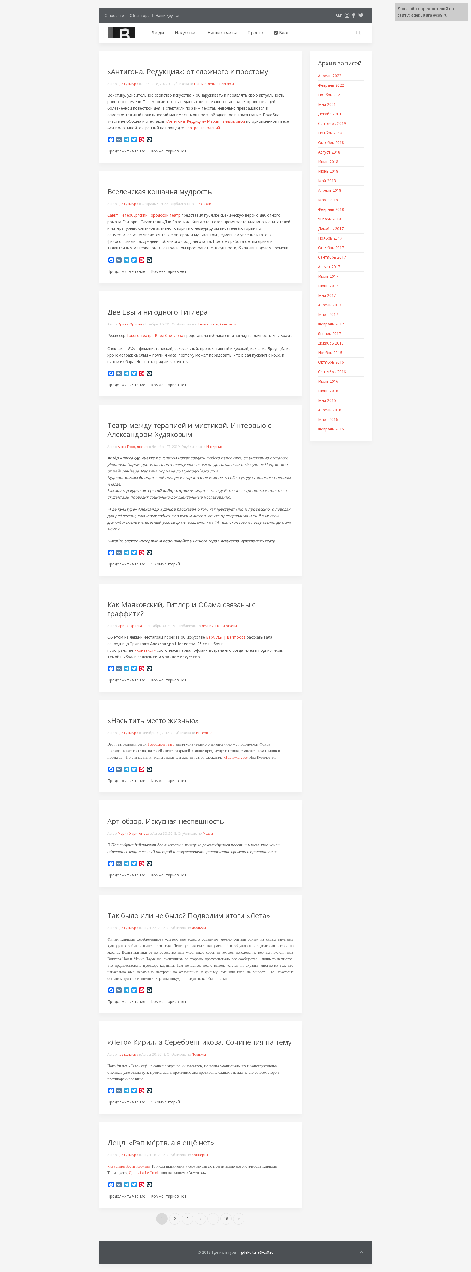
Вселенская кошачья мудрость (159, 191)
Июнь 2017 (328, 285)
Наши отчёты (222, 33)
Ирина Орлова (130, 324)
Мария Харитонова (133, 833)
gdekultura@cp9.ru (257, 1252)
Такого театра (140, 335)
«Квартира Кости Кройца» (128, 1166)
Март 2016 (328, 419)
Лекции (208, 626)
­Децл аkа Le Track (144, 1172)
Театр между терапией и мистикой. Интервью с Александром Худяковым (189, 429)
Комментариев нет (168, 151)
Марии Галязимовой (226, 121)
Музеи (208, 833)
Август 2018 (329, 152)
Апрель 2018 (329, 190)
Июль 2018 (328, 161)
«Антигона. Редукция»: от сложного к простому (187, 71)
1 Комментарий (165, 564)
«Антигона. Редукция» (185, 121)
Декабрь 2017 (331, 228)
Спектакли (225, 84)
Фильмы (199, 928)
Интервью (214, 446)
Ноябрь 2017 (330, 238)
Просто (255, 33)
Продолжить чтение (126, 151)
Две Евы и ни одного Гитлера (157, 312)
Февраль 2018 (331, 209)
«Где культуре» (236, 757)
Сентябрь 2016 (332, 371)
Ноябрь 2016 (330, 352)
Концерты (200, 1155)
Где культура (128, 84)
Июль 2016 (328, 381)
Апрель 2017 (329, 304)
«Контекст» (145, 650)
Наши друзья (167, 15)
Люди (157, 33)
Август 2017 (329, 266)
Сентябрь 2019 (332, 123)
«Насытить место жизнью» (153, 720)
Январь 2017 (329, 333)
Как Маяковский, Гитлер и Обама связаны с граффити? (181, 609)
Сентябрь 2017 (332, 257)
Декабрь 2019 (331, 113)
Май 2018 (327, 180)
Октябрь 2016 (331, 362)
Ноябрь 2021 (330, 94)
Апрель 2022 (329, 75)
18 (226, 1218)
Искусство (186, 33)
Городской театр (161, 744)
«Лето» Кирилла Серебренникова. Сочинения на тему (199, 1042)
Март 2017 (328, 314)
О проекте (114, 15)
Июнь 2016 (328, 390)
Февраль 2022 (331, 85)
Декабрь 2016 (331, 343)
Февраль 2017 (331, 324)
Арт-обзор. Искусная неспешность (165, 821)
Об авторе (140, 15)
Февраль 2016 (331, 429)
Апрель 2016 (329, 409)
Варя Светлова (169, 335)
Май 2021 (327, 104)
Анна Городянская (133, 446)
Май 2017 (327, 295)
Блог (283, 33)
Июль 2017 (328, 276)
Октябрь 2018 (331, 142)
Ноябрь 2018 (330, 133)
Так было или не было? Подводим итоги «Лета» (188, 915)
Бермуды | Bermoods (226, 637)
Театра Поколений (202, 127)
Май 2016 (327, 400)
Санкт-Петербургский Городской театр (143, 215)
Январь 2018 (329, 219)
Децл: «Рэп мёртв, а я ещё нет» (160, 1142)
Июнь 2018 (328, 171)
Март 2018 (328, 199)
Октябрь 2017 (331, 247)
